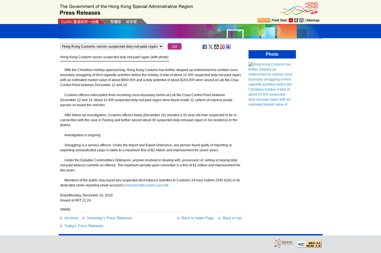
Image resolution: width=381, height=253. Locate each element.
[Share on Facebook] (205, 47)
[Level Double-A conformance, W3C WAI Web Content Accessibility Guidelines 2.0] (309, 244)
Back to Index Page (198, 218)
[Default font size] (291, 20)
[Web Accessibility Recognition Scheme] (283, 243)
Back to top (232, 218)
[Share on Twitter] (210, 47)
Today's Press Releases (83, 226)
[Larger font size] (296, 20)
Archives (71, 218)
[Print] (228, 47)
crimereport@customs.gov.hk (145, 185)
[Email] (216, 47)
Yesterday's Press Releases (109, 218)
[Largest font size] (301, 20)
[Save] (222, 47)
